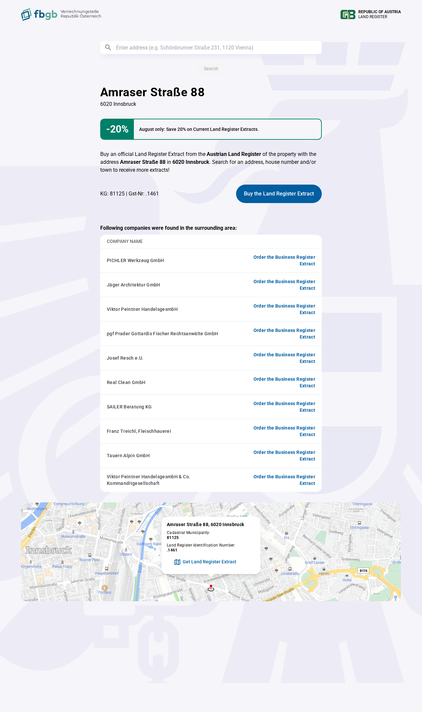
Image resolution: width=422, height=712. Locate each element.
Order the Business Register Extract (284, 260)
